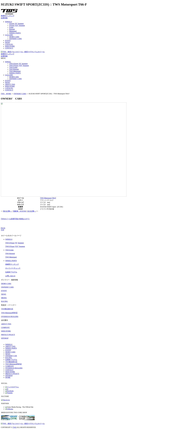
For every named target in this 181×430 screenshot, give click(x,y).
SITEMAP (4, 338)
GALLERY (9, 35)
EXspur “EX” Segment (17, 25)
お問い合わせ (10, 276)
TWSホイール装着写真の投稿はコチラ (15, 219)
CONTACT (9, 48)
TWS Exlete (13, 67)
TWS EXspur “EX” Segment (19, 65)
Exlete (11, 27)
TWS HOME (6, 94)
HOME (7, 377)
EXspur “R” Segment (16, 23)
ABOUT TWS (10, 84)
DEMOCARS (14, 77)
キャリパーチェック (12, 268)
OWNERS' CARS (15, 39)
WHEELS (8, 22)
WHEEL (8, 62)
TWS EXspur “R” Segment (18, 64)
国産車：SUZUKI (19, 211)
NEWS (7, 42)
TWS (14, 427)
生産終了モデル (11, 272)
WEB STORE (10, 46)
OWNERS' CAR (11, 356)
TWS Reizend (14, 69)
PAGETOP (3, 229)
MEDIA (4, 298)
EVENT (8, 40)
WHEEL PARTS (15, 33)
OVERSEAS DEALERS (9, 316)
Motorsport (13, 31)
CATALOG (9, 44)
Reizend (12, 29)
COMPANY (5, 327)
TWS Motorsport (15, 71)
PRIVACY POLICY (8, 335)
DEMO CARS (14, 37)
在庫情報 (4, 18)
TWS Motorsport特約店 (9, 313)
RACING (4, 301)
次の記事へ (31, 211)
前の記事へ (7, 211)
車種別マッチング (7, 16)
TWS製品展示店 (7, 309)
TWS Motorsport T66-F (48, 198)
